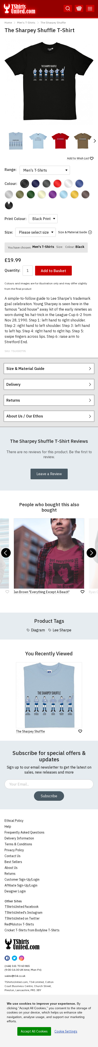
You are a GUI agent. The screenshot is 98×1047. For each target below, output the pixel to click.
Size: (9, 232)
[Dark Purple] (52, 194)
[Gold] (74, 194)
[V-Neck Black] (9, 205)
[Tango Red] (57, 183)
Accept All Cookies (34, 1031)
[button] (95, 141)
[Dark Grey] (46, 183)
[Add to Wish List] (80, 731)
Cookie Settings (65, 1031)
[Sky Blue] (63, 194)
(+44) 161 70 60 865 (17, 966)
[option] (16, 141)
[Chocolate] (85, 194)
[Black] (24, 183)
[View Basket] (79, 8)
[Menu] (90, 8)
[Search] (68, 8)
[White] (68, 183)
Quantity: (12, 270)
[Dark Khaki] (19, 194)
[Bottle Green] (30, 194)
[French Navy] (35, 183)
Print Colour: (15, 218)
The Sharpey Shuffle (53, 22)
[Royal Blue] (79, 183)
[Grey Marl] (9, 194)
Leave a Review (49, 474)
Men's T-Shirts (26, 22)
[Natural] (41, 194)
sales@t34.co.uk (15, 976)
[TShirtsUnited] (22, 944)
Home (8, 22)
